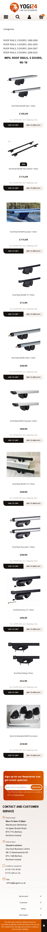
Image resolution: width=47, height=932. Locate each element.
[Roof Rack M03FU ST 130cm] (23, 464)
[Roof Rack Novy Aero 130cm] (23, 527)
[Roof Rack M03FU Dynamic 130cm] (23, 401)
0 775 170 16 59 (12, 869)
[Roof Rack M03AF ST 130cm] (23, 275)
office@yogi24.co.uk (16, 883)
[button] (6, 17)
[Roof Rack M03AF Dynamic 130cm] (23, 212)
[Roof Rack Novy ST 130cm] (23, 590)
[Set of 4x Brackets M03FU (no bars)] (23, 716)
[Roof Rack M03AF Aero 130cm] (23, 86)
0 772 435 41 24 (13, 873)
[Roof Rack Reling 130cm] (23, 653)
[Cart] (41, 17)
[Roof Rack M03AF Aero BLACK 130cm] (23, 149)
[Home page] (23, 8)
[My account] (29, 17)
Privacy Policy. (19, 794)
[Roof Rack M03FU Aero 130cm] (23, 338)
